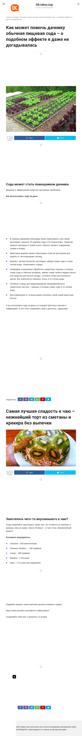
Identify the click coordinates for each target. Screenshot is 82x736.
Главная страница (12, 17)
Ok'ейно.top (44, 4)
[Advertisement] (8, 705)
